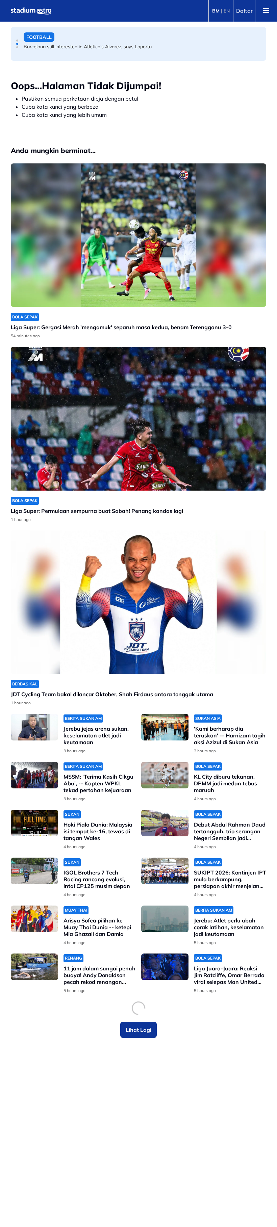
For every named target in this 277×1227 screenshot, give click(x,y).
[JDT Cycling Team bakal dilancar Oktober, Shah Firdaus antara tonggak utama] (138, 602)
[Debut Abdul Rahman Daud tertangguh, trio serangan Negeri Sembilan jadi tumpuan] (164, 823)
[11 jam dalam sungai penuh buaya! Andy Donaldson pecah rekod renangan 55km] (34, 967)
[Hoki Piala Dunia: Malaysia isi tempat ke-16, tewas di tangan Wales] (34, 823)
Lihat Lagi (138, 1029)
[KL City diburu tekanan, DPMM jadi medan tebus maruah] (164, 775)
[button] (17, 41)
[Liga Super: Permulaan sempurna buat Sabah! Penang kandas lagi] (138, 418)
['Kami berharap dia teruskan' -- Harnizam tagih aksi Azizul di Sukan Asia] (164, 727)
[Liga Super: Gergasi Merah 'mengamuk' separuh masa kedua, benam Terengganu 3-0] (138, 235)
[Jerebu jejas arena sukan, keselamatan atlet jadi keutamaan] (34, 727)
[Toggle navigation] (266, 11)
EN (227, 11)
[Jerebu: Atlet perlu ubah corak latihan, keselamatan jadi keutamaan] (164, 919)
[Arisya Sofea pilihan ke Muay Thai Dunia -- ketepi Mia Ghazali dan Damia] (34, 919)
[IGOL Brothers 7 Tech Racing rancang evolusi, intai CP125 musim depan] (34, 871)
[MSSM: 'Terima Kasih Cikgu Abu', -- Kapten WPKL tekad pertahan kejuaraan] (34, 775)
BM (216, 11)
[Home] (31, 11)
